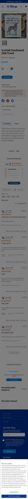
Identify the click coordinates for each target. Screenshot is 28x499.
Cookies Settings (14, 492)
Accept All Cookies (14, 496)
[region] (14, 479)
